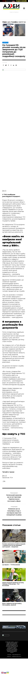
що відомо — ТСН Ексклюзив (11, 564)
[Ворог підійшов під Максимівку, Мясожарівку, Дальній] (11, 595)
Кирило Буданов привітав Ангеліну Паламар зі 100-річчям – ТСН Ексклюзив (13, 584)
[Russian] (5, 672)
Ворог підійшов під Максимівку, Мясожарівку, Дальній (12, 604)
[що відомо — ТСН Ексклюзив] (11, 557)
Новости (5, 42)
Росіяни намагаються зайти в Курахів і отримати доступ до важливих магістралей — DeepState (13, 545)
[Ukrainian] (7, 672)
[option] (8, 28)
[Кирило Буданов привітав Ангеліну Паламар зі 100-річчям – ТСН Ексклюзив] (11, 575)
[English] (2, 672)
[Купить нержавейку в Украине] (14, 627)
